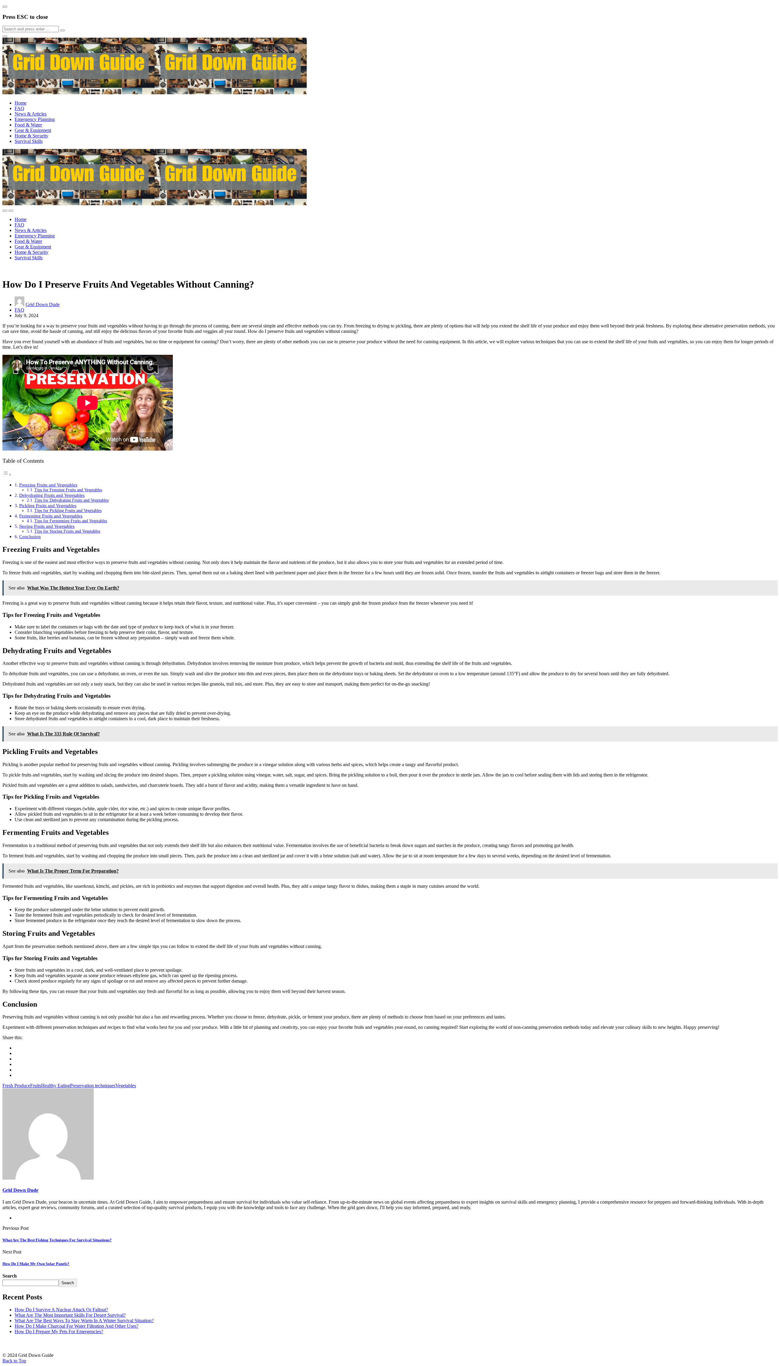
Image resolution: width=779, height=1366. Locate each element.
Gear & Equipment (33, 130)
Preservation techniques (92, 1085)
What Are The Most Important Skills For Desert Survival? (70, 1315)
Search (9, 1275)
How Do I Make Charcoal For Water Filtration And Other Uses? (76, 1326)
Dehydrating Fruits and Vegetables (52, 495)
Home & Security (31, 135)
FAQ (19, 108)
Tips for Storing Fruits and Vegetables (67, 531)
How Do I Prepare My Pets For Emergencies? (59, 1331)
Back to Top (14, 1360)
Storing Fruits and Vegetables (47, 526)
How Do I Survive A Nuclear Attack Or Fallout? (61, 1309)
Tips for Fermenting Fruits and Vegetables (70, 521)
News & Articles (31, 113)
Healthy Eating (55, 1085)
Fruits (35, 1085)
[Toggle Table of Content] (7, 474)
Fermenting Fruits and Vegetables (50, 515)
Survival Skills (29, 141)
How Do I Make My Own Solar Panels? (35, 1263)
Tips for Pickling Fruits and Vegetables (68, 510)
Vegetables (125, 1085)
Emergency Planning (35, 119)
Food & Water (28, 124)
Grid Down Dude (43, 304)
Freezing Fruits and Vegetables (48, 484)
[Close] (4, 7)
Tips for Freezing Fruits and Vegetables (68, 490)
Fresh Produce (16, 1085)
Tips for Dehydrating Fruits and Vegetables (71, 500)
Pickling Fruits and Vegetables (47, 505)
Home (20, 102)
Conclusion (30, 536)
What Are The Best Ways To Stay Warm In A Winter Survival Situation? (84, 1320)
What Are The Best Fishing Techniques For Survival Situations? (57, 1240)
